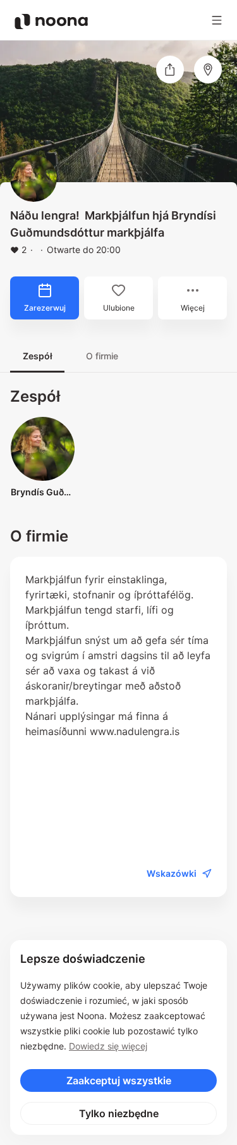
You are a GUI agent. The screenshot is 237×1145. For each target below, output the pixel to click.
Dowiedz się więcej (108, 1046)
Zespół (37, 355)
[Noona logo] (51, 21)
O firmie (102, 355)
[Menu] (217, 20)
